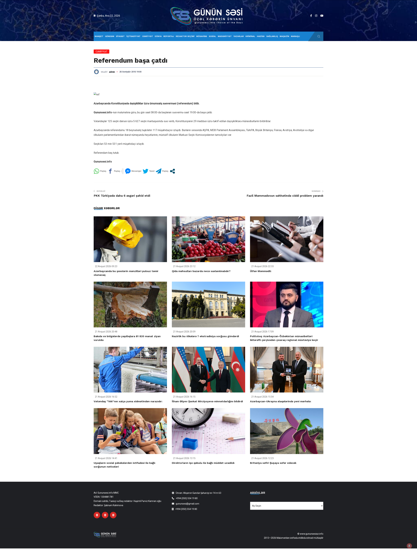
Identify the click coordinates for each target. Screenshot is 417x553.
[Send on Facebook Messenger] (133, 171)
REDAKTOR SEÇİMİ (185, 36)
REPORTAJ (168, 36)
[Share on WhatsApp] (100, 171)
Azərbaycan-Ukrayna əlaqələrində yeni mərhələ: (280, 401)
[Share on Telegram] (162, 171)
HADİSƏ (261, 36)
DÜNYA (158, 36)
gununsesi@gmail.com (187, 503)
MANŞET (99, 36)
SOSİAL (212, 36)
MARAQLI (295, 36)
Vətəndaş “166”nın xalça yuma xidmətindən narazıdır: (128, 401)
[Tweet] (148, 171)
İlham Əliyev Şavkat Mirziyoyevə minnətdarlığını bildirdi (207, 401)
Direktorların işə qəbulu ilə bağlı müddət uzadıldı (203, 462)
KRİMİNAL (250, 36)
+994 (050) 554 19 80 (187, 498)
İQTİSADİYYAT (133, 36)
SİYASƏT (120, 36)
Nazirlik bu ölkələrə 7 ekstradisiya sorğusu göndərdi (205, 336)
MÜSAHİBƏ (201, 36)
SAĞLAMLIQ (272, 36)
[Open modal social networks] (172, 171)
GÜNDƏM (109, 36)
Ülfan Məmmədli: (260, 271)
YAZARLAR (238, 36)
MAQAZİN (284, 36)
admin (112, 72)
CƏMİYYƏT (147, 36)
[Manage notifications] (409, 545)
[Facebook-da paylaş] (114, 171)
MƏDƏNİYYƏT (225, 36)
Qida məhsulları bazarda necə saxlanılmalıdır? (201, 271)
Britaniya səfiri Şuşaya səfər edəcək (273, 462)
